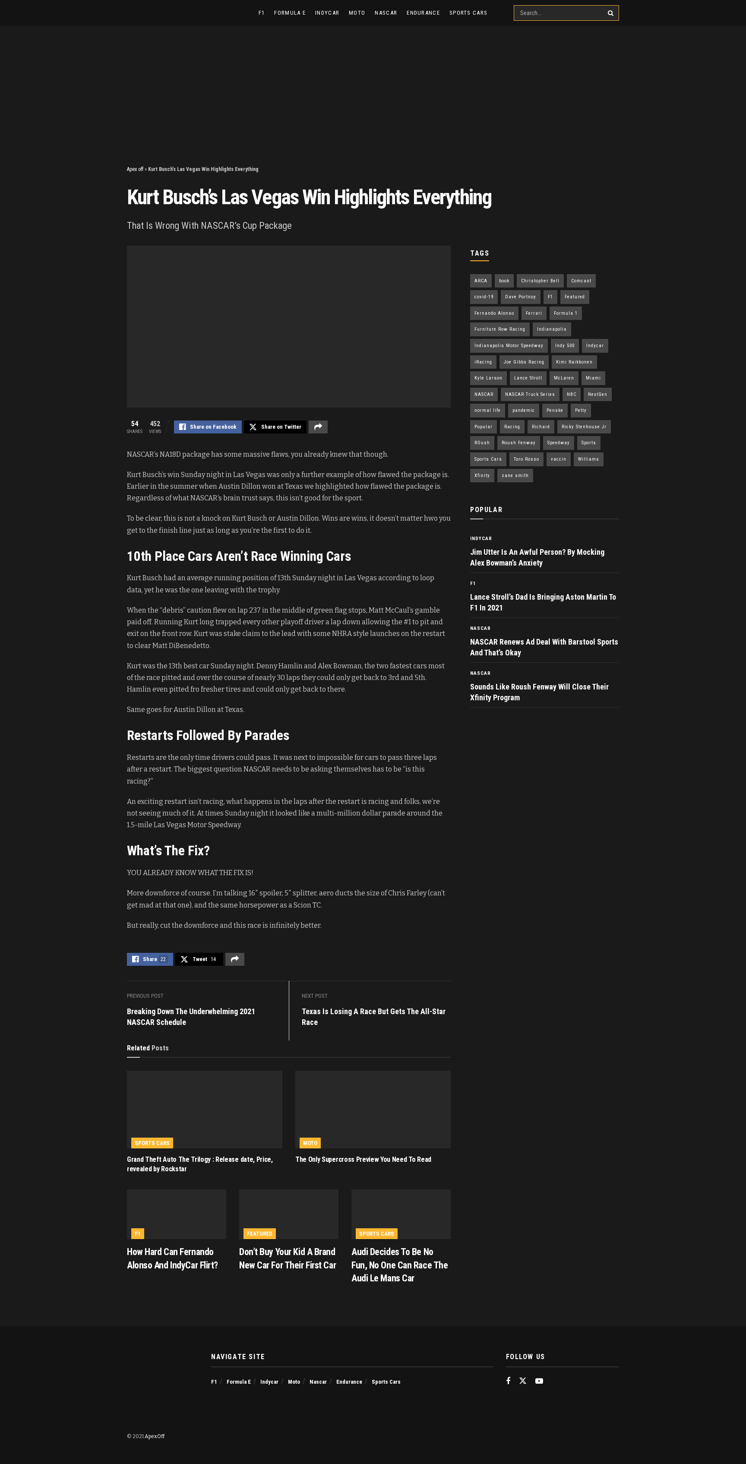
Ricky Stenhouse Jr (584, 427)
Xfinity (482, 475)
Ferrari (534, 313)
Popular (483, 427)
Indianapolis (552, 329)
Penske (555, 410)
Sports (589, 443)
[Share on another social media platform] (318, 427)
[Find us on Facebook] (508, 1381)
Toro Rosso (526, 459)
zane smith (515, 475)
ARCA (480, 281)
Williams (588, 459)
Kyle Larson (488, 378)
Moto (357, 12)
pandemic (523, 410)
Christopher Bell (540, 281)
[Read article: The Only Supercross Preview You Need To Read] (373, 1109)
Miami (593, 378)
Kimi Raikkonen (574, 362)
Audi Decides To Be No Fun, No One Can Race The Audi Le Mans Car (399, 1265)
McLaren (564, 378)
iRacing (483, 362)
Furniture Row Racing (499, 329)
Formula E (290, 12)
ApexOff (154, 1436)
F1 (262, 12)
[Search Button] (611, 13)
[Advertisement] (373, 90)
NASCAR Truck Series (530, 394)
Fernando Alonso (494, 313)
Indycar (327, 12)
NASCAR (483, 394)
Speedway (558, 443)
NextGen (597, 394)
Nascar (386, 12)
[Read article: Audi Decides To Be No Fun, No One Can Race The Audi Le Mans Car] (401, 1214)
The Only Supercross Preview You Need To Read (363, 1159)
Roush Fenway (519, 443)
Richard (541, 427)
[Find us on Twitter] (523, 1381)
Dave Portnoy (520, 297)
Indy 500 (565, 345)
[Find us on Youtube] (539, 1381)
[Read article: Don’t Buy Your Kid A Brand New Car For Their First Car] (288, 1214)
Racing (512, 427)
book (504, 281)
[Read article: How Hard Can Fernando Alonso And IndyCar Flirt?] (176, 1214)
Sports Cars (468, 12)
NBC (571, 394)
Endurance (423, 12)
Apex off (135, 169)
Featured (259, 1233)
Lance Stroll (528, 378)
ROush (482, 443)
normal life (487, 410)
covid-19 (483, 297)
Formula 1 (566, 313)
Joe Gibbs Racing (524, 362)
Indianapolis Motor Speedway (509, 345)
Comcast (581, 281)
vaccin (558, 459)
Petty (581, 410)
